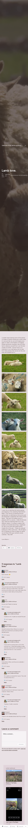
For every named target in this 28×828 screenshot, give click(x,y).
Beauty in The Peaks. (11, 783)
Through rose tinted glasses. (12, 145)
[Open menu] (25, 145)
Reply (3, 579)
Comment (21, 744)
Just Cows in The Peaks (12, 822)
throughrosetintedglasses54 (18, 175)
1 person (8, 577)
